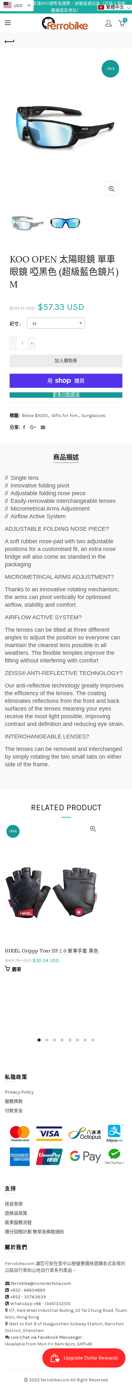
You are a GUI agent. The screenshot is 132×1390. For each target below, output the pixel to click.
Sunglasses (93, 415)
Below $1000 (35, 415)
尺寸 (14, 324)
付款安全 (14, 1110)
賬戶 (108, 23)
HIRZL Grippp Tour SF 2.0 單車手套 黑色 (52, 951)
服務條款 (14, 1101)
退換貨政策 (16, 1213)
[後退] (10, 40)
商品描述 (66, 457)
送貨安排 (14, 1204)
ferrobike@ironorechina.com (41, 1283)
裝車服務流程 (18, 1222)
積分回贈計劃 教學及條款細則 (34, 1232)
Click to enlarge (111, 189)
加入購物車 (66, 360)
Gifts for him (65, 415)
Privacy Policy (19, 1092)
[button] (114, 7)
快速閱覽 (93, 829)
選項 (16, 969)
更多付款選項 (66, 394)
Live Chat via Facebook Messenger (46, 1337)
